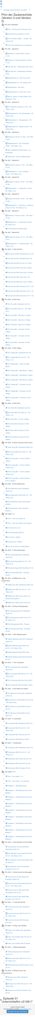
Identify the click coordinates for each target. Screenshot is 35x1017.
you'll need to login (25, 1009)
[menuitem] (1, 4)
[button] (1, 2)
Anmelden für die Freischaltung (17, 1011)
